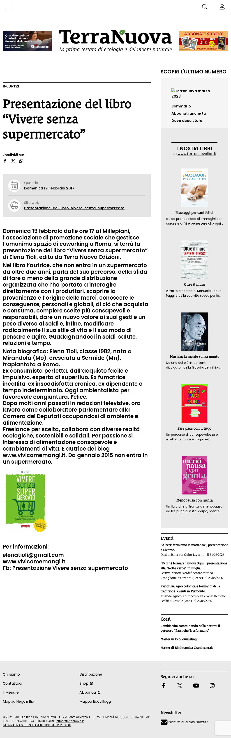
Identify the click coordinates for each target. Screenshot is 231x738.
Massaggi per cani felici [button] (194, 212)
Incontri (11, 86)
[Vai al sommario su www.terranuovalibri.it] (194, 93)
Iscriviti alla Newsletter (187, 722)
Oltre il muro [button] (194, 284)
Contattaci (12, 683)
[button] (9, 7)
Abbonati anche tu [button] (188, 113)
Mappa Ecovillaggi (95, 701)
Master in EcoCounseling (179, 639)
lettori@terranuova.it (70, 721)
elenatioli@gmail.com (33, 555)
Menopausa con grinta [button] (194, 500)
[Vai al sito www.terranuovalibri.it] (25, 499)
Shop (83, 683)
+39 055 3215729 (131, 717)
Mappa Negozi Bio (18, 701)
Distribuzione (90, 674)
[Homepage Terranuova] (115, 41)
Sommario (181, 106)
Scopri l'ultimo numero (193, 71)
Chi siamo (11, 674)
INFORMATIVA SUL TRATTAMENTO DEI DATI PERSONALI (37, 725)
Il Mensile (11, 692)
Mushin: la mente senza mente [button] (194, 356)
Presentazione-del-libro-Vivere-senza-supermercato (74, 208)
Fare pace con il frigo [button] (194, 428)
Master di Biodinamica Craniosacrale (187, 647)
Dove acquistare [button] (186, 120)
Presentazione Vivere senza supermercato (70, 568)
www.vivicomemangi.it (34, 455)
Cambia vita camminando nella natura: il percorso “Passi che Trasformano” (190, 628)
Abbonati (87, 692)
